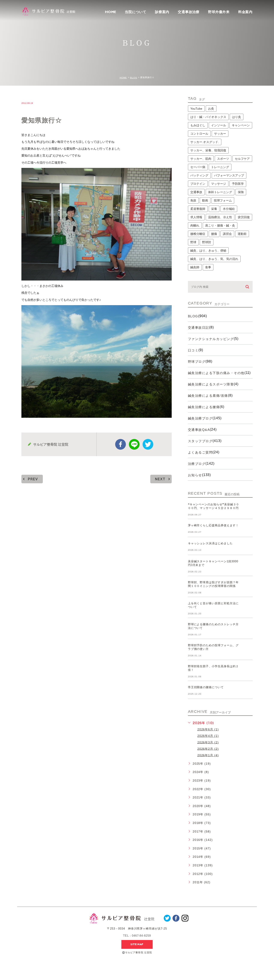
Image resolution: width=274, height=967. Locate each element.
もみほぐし (197, 125)
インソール (218, 125)
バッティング (199, 175)
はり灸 (236, 117)
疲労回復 (244, 217)
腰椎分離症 (197, 234)
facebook (120, 444)
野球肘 (206, 242)
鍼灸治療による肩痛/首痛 (208, 395)
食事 (208, 267)
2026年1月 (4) (208, 755)
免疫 (193, 200)
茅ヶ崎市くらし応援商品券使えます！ (213, 525)
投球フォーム (223, 200)
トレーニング (220, 167)
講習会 (227, 234)
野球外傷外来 (219, 12)
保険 (241, 192)
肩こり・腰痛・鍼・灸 (220, 225)
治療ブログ (197, 464)
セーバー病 (197, 167)
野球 (193, 242)
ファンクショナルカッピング (211, 339)
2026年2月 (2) (208, 748)
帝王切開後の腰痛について (206, 687)
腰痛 (214, 234)
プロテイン (197, 183)
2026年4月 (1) (208, 735)
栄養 (214, 208)
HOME (110, 12)
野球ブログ (197, 361)
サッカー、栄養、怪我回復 (208, 150)
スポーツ (223, 158)
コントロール (199, 133)
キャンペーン (241, 125)
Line (134, 444)
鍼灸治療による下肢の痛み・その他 (216, 373)
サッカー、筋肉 (200, 158)
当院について (135, 12)
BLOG (133, 77)
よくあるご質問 (200, 452)
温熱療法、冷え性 (220, 217)
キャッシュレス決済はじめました (210, 543)
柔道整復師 (197, 208)
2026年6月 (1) (208, 729)
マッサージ (218, 183)
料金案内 (245, 12)
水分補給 (229, 208)
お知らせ (195, 475)
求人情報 (196, 217)
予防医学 (238, 183)
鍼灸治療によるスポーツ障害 (211, 384)
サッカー (220, 133)
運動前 (242, 234)
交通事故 (196, 192)
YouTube (196, 108)
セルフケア (242, 158)
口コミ (193, 350)
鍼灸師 (194, 267)
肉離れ (194, 225)
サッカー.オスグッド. (204, 142)
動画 (205, 200)
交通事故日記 (198, 327)
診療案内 (162, 12)
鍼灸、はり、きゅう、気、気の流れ (214, 259)
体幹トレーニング (220, 192)
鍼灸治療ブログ (200, 418)
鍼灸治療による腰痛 (204, 407)
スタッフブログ (200, 441)
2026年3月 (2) (208, 742)
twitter (148, 444)
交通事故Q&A (199, 429)
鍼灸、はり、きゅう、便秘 (208, 250)
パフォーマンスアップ (229, 175)
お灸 (211, 108)
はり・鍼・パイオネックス (208, 117)
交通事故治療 (189, 12)
